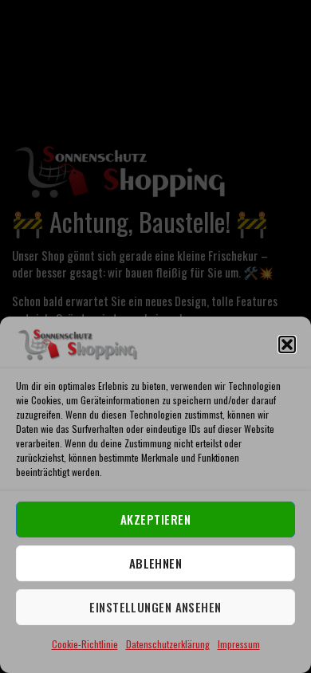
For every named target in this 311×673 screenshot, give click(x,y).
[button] (287, 344)
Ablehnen (156, 563)
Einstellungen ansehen (155, 607)
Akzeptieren (155, 519)
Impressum (239, 644)
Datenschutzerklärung (168, 644)
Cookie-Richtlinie (85, 644)
